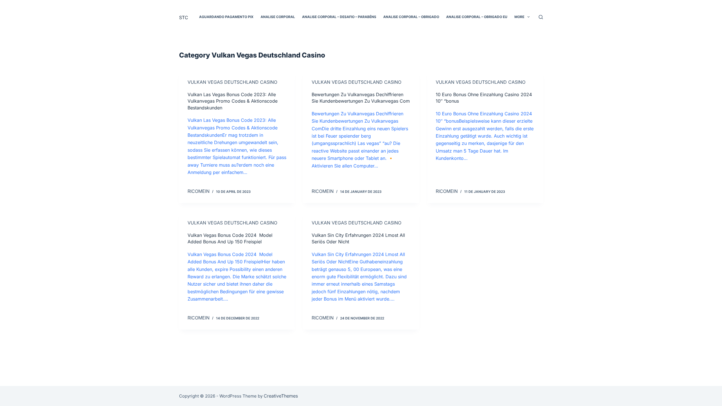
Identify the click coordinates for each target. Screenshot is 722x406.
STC (183, 17)
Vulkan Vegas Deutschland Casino (232, 82)
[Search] (541, 17)
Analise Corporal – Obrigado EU (476, 17)
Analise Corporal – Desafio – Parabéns (339, 17)
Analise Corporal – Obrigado (411, 17)
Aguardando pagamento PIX (226, 17)
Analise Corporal (278, 17)
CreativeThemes (281, 396)
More (519, 17)
